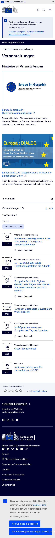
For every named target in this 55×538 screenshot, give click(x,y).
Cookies (6, 469)
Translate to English (17, 32)
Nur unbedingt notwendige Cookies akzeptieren (32, 531)
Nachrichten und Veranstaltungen (19, 49)
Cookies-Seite (39, 505)
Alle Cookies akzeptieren (25, 523)
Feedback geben (39, 391)
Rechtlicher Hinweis (11, 479)
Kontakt (5, 454)
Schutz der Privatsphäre (13, 474)
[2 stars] (7, 390)
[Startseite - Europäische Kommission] (10, 9)
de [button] (38, 10)
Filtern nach (8, 198)
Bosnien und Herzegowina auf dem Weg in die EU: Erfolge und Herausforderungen (32, 241)
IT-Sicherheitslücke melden (14, 459)
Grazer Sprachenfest (25, 348)
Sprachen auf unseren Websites (16, 464)
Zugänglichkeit (8, 485)
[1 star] (5, 390)
